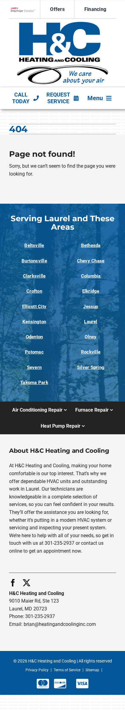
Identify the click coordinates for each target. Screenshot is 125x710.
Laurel (90, 321)
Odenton (34, 337)
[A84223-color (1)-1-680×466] (62, 24)
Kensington (34, 321)
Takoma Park (34, 382)
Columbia (91, 276)
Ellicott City (34, 306)
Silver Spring (90, 367)
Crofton (34, 291)
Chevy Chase (91, 261)
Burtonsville (34, 261)
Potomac (34, 352)
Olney (90, 337)
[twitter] (26, 583)
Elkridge (91, 291)
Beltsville (34, 245)
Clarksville (34, 276)
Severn (34, 367)
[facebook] (13, 583)
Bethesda (91, 245)
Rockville (90, 352)
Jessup (90, 306)
